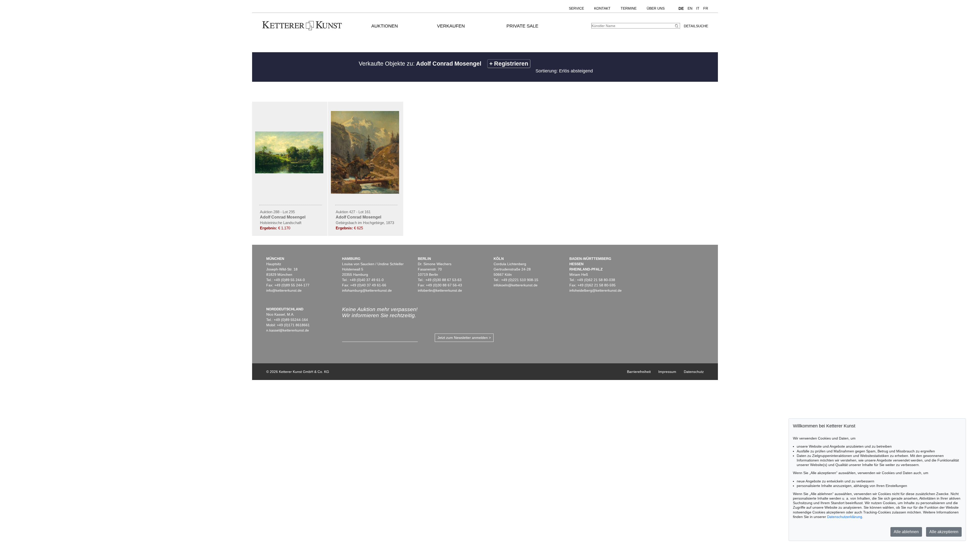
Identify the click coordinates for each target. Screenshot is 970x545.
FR (705, 8)
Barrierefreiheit (639, 372)
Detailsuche (696, 26)
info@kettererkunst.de (284, 290)
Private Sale (522, 26)
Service (576, 8)
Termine (629, 8)
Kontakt (602, 8)
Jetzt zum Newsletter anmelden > (464, 338)
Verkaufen (451, 26)
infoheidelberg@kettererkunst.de (595, 290)
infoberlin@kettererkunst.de (440, 290)
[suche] (677, 26)
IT (697, 8)
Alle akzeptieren (943, 532)
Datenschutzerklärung (844, 517)
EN (690, 8)
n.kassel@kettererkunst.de (287, 330)
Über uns (656, 8)
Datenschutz (694, 372)
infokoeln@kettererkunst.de (516, 285)
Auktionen (384, 26)
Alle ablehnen (906, 532)
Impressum (667, 372)
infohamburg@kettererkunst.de (367, 290)
